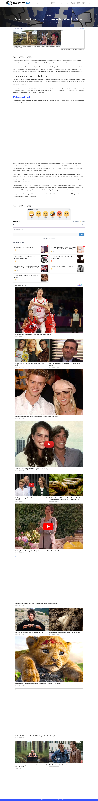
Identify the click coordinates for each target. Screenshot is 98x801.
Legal (52, 799)
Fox (58, 90)
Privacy (60, 799)
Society (49, 15)
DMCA (56, 799)
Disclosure (64, 799)
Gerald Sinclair (43, 23)
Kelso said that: (22, 97)
